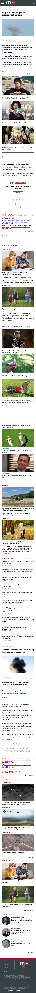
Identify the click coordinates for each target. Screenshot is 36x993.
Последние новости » (9, 558)
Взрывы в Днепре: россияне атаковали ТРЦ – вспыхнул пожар (17, 578)
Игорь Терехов (7, 58)
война (9, 748)
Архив (5, 972)
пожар (14, 748)
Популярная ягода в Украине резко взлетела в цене (17, 593)
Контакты (6, 964)
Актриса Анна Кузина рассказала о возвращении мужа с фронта (18, 563)
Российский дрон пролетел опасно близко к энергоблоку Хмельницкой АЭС (14, 770)
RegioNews (23, 58)
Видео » (4, 779)
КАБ (23, 207)
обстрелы (5, 204)
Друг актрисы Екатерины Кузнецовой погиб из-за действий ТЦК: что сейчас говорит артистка (17, 570)
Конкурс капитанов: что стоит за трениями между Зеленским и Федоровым (20, 932)
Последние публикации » (10, 245)
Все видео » (30, 857)
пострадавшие (16, 207)
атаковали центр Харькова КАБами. (14, 167)
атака (25, 751)
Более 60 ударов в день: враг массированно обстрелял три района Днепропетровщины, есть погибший (17, 610)
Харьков (12, 204)
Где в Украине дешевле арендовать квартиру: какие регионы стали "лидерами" (17, 601)
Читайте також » (7, 214)
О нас (5, 962)
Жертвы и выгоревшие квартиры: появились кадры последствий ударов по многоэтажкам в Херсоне (16, 226)
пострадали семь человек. (11, 178)
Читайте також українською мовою (28, 40)
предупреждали (19, 724)
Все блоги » (30, 952)
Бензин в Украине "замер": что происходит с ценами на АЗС (16, 586)
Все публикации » (28, 911)
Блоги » (4, 914)
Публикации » (6, 861)
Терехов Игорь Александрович (24, 204)
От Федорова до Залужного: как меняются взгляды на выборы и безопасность (20, 943)
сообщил (10, 56)
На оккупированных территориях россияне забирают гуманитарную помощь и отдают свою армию (18, 619)
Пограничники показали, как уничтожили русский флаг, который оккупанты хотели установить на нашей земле (18, 637)
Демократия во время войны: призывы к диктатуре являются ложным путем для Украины (22, 920)
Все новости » (29, 231)
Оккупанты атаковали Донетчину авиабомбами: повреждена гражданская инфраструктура (16, 221)
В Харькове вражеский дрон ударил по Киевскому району (15, 628)
